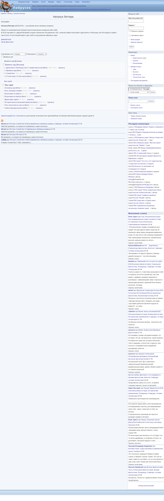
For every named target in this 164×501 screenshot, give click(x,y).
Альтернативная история (141, 264)
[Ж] (52, 10)
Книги (133, 55)
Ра (146, 246)
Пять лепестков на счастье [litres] (17, 105)
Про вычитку (137, 74)
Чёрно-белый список (138, 116)
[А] (39, 10)
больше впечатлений (146, 486)
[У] (81, 10)
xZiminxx (131, 311)
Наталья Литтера (19, 13)
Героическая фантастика (138, 248)
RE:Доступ (148, 185)
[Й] (59, 10)
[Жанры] (46, 6)
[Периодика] (59, 6)
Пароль (131, 25)
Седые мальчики (146, 449)
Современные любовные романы (41, 124)
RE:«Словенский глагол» (143, 153)
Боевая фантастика (155, 314)
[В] (43, 10)
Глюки (77, 2)
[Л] (63, 10)
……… (146, 348)
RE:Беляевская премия (143, 171)
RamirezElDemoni (135, 246)
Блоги (43, 2)
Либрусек (22, 8)
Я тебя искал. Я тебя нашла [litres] (18, 76)
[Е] (50, 10)
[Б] (41, 10)
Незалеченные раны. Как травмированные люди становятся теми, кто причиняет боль (144, 219)
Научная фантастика (145, 296)
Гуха (142, 217)
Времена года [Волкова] (13, 61)
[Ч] (90, 10)
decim (130, 290)
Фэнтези (151, 248)
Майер (140, 330)
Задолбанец (153, 246)
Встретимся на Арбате (13, 94)
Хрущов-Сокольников (146, 354)
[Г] (46, 10)
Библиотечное (136, 67)
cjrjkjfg (3, 140)
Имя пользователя (136, 18)
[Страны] (78, 6)
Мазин (141, 311)
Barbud (131, 261)
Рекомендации (137, 63)
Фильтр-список (135, 105)
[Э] (98, 10)
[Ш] (93, 10)
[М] (66, 10)
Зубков (136, 375)
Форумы (51, 2)
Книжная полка (23, 2)
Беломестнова (133, 449)
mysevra (131, 330)
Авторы (9, 13)
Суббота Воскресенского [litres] (16, 108)
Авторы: (35, 10)
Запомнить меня (137, 35)
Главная (3, 13)
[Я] (103, 10)
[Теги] (84, 6)
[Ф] (84, 10)
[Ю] (100, 10)
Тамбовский (141, 261)
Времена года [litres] (13, 70)
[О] (70, 10)
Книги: (34, 6)
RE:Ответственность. (136, 182)
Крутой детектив (142, 359)
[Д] (48, 10)
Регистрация (135, 39)
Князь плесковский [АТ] (152, 311)
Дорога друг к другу (11, 99)
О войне (136, 451)
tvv (129, 375)
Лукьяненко (140, 290)
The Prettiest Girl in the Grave (143, 422)
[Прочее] (107, 10)
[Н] (68, 10)
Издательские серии (139, 58)
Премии (135, 60)
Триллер (131, 425)
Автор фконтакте (7, 42)
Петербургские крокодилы (137, 356)
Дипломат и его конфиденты (150, 375)
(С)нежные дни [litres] (12, 88)
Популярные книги (136, 107)
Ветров (149, 467)
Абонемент (86, 2)
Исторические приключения (138, 317)
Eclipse (146, 330)
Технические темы (139, 77)
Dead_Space (133, 217)
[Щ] (95, 10)
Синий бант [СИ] (22, 124)
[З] (54, 10)
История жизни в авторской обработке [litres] (21, 102)
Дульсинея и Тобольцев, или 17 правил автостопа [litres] (26, 68)
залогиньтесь (21, 116)
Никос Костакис (134, 388)
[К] (61, 10)
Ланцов (146, 388)
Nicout (3, 124)
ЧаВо (134, 69)
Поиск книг (133, 98)
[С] (77, 10)
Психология (148, 222)
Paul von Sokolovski (135, 467)
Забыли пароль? (137, 42)
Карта (59, 2)
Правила (35, 2)
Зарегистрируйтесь (8, 116)
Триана (143, 420)
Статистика (68, 2)
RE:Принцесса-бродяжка (144, 187)
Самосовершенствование (137, 224)
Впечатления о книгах (138, 213)
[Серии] (52, 6)
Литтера (12, 124)
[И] (57, 10)
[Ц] (88, 10)
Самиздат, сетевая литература (65, 124)
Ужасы (159, 422)
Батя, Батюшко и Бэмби (13, 91)
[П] (73, 10)
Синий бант (10, 73)
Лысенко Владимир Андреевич (140, 446)
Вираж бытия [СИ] (156, 388)
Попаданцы (142, 267)
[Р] (75, 10)
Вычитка (135, 72)
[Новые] (40, 6)
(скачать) (61, 68)
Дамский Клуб (6, 39)
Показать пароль (137, 31)
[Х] (86, 10)
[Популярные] (69, 6)
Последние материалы (139, 80)
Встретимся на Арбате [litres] (15, 96)
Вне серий (8, 81)
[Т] (79, 10)
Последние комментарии (139, 124)
